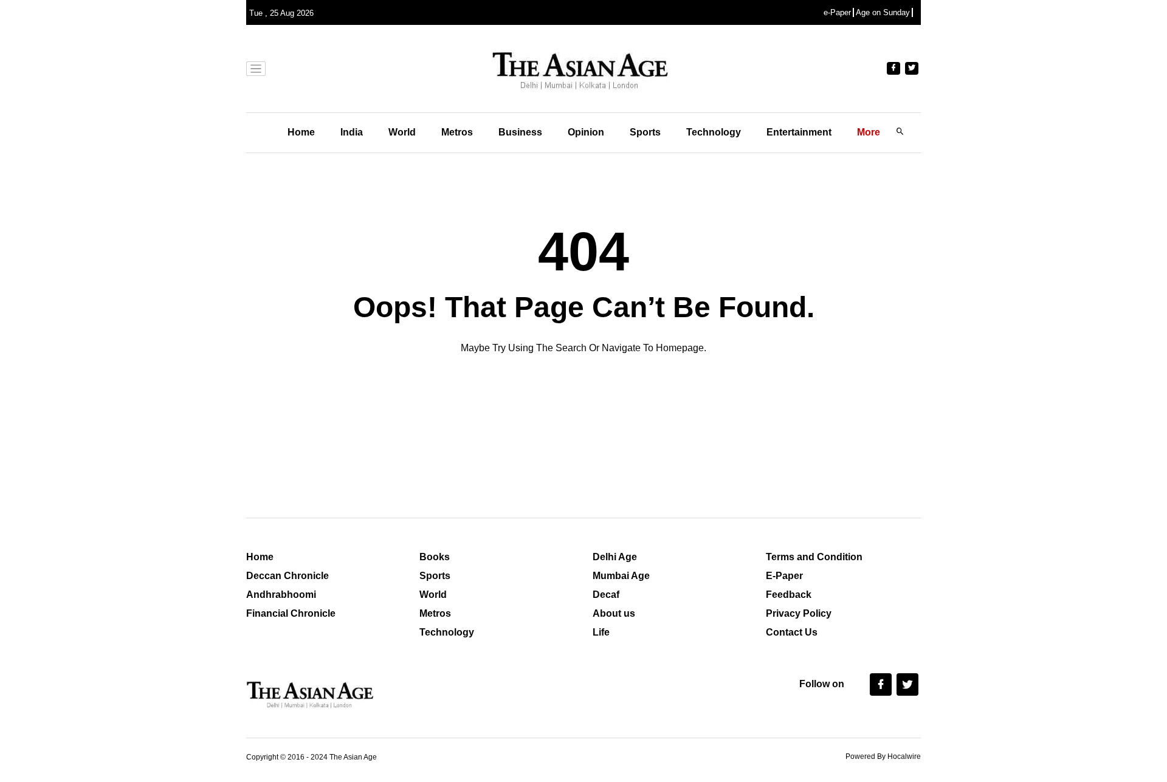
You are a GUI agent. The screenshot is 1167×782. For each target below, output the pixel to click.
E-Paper (784, 576)
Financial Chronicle (291, 613)
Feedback (788, 594)
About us (614, 613)
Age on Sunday (883, 12)
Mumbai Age (621, 576)
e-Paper (837, 12)
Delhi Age (615, 557)
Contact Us (792, 632)
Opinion (586, 132)
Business (520, 132)
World (402, 132)
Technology (713, 132)
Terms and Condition (814, 557)
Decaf (606, 594)
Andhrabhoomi (281, 594)
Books (434, 557)
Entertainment (798, 132)
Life (601, 632)
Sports (645, 132)
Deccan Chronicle (287, 576)
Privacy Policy (798, 613)
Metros (457, 132)
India (351, 132)
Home (301, 132)
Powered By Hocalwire (883, 756)
